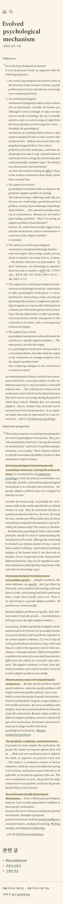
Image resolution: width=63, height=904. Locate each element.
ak (13, 894)
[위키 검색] (11, 11)
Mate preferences (16, 860)
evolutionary (44, 474)
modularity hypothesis (17, 734)
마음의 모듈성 (13, 865)
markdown (23, 894)
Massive (41, 730)
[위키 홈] (4, 11)
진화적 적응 (12, 871)
